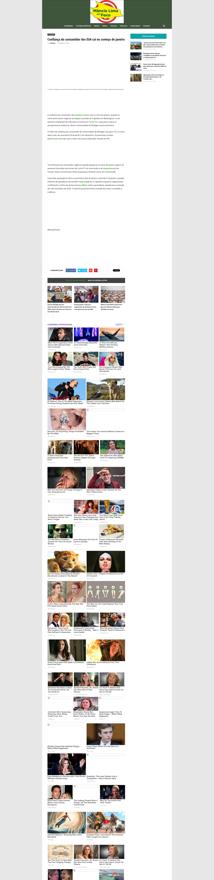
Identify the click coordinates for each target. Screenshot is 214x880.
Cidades (146, 26)
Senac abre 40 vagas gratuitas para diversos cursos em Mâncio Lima (154, 66)
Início (96, 26)
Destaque (51, 301)
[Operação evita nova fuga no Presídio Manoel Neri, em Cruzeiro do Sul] (136, 78)
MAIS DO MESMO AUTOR (97, 280)
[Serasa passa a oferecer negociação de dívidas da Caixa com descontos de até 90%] (86, 294)
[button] (164, 26)
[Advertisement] (86, 103)
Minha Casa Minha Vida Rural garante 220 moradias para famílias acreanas (111, 307)
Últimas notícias (83, 26)
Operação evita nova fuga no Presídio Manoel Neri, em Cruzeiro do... (153, 77)
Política (123, 26)
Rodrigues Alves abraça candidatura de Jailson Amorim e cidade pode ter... (154, 55)
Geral (104, 26)
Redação (52, 43)
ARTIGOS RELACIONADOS (75, 280)
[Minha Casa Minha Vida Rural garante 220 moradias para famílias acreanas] (113, 294)
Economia (68, 26)
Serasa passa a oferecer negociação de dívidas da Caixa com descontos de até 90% (85, 307)
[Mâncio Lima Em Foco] (107, 11)
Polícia (113, 26)
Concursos (135, 26)
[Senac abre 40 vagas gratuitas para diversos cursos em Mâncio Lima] (136, 67)
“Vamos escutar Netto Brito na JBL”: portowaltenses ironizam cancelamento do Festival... (154, 45)
